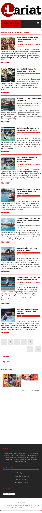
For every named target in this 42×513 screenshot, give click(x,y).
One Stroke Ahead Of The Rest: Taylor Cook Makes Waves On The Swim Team (28, 191)
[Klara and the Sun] (36, 377)
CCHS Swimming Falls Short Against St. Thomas (27, 249)
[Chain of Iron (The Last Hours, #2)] (10, 384)
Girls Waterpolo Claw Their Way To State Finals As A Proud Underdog (28, 311)
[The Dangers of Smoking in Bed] (14, 377)
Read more (5, 63)
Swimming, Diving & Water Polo (16, 32)
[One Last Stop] (27, 377)
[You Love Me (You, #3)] (32, 377)
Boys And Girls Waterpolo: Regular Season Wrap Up (26, 70)
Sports (19, 44)
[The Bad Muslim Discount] (18, 384)
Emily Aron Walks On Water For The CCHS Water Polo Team (28, 129)
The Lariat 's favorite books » (30, 390)
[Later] (5, 384)
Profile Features (28, 103)
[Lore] (18, 377)
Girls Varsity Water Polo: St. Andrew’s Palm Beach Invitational (27, 159)
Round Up (29, 507)
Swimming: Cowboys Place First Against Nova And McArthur (28, 279)
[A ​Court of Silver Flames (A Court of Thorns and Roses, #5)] (14, 384)
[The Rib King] (5, 377)
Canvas (35, 505)
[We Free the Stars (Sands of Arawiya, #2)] (10, 377)
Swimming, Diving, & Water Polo (11, 24)
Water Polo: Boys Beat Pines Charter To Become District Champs (27, 39)
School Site (7, 505)
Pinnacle (27, 505)
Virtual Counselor (17, 505)
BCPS (9, 507)
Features (19, 103)
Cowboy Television (18, 507)
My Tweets (6, 362)
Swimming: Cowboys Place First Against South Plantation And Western (28, 221)
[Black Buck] (23, 377)
